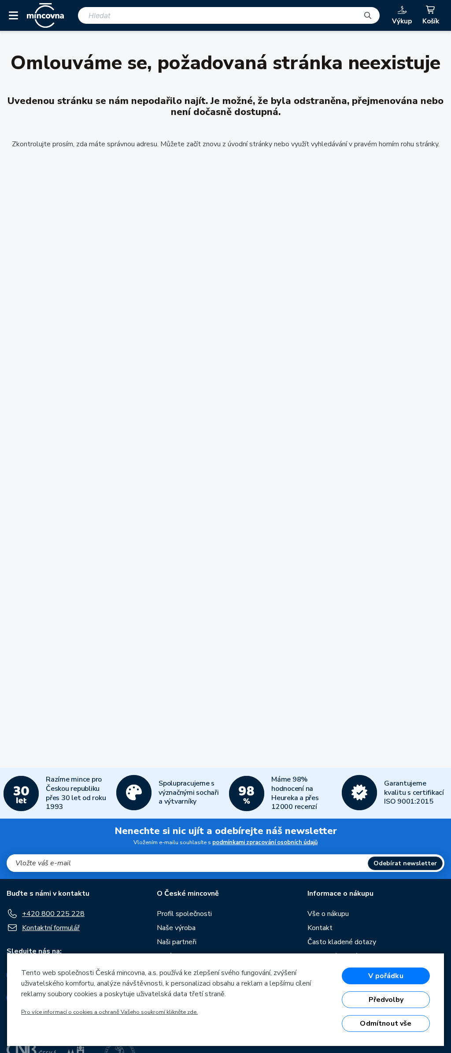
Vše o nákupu (328, 914)
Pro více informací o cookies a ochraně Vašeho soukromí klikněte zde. (109, 1012)
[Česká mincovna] (45, 15)
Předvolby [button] (386, 1000)
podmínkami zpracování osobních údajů (265, 842)
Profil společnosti (184, 914)
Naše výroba (176, 928)
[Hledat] (368, 15)
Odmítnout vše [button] (385, 1023)
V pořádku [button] (385, 976)
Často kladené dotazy (341, 942)
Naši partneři (176, 942)
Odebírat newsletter (405, 863)
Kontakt (320, 928)
